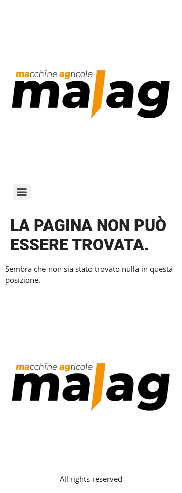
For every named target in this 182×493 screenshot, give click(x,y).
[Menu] (22, 192)
